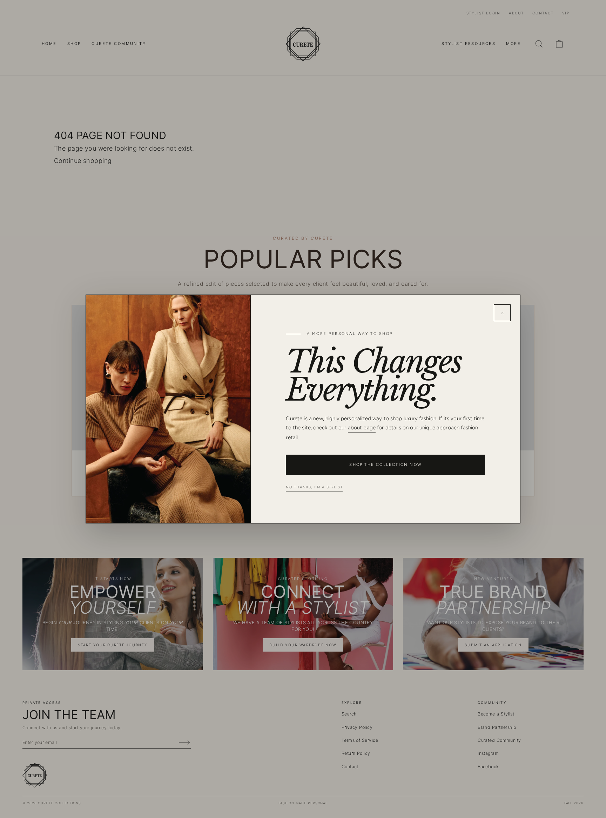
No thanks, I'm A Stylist (314, 487)
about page (362, 427)
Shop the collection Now (385, 464)
